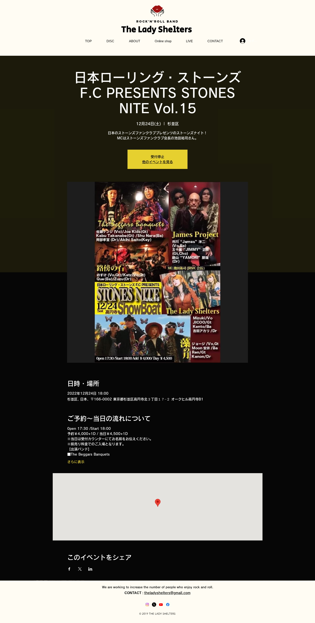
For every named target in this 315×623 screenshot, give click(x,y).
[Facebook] (168, 604)
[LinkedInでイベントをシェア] (90, 569)
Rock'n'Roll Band (157, 21)
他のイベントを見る (157, 162)
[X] (154, 604)
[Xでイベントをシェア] (80, 569)
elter (178, 29)
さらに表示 (75, 461)
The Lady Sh (144, 29)
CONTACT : (134, 593)
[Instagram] (147, 604)
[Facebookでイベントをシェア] (69, 569)
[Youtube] (161, 604)
